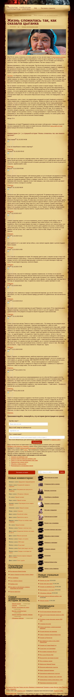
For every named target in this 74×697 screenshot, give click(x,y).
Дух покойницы (14, 577)
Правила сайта (58, 690)
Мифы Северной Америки (47, 670)
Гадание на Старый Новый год (48, 645)
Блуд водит (21, 545)
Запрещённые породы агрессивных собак (51, 679)
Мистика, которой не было (19, 611)
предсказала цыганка (58, 57)
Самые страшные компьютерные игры (50, 634)
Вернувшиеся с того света (47, 590)
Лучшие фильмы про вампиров (48, 631)
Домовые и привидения (36, 687)
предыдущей (24, 448)
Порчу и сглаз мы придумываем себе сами (24, 460)
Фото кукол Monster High (46, 654)
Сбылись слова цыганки (18, 464)
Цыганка (10, 75)
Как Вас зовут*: (14, 421)
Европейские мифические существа (50, 673)
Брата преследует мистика (25, 548)
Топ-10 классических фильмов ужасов (50, 611)
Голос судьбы (21, 560)
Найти (62, 472)
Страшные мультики (45, 624)
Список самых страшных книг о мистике (51, 676)
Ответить (10, 149)
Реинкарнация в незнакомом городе (22, 465)
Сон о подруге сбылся (16, 580)
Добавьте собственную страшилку (18, 446)
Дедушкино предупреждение (27, 482)
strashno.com (21, 690)
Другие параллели (15, 591)
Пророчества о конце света (19, 462)
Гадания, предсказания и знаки (22, 15)
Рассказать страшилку (48, 8)
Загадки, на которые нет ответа (20, 607)
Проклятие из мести (22, 517)
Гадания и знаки (49, 687)
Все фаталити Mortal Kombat (18, 571)
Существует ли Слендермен (48, 648)
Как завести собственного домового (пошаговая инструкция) (20, 587)
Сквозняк (20, 511)
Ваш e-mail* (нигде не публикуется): (20, 427)
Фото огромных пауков (46, 661)
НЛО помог (21, 542)
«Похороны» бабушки (23, 494)
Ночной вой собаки (22, 514)
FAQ (35, 8)
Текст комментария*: (15, 434)
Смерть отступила (23, 539)
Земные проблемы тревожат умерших (22, 614)
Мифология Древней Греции (47, 664)
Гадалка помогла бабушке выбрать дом (23, 458)
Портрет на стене (44, 580)
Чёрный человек (19, 497)
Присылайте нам (11, 693)
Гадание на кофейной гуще (19, 457)
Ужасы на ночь (23, 687)
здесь (26, 450)
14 (18, 27)
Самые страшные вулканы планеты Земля (21, 574)
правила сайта (55, 439)
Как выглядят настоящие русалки (49, 658)
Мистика (16, 687)
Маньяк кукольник (22, 535)
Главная (9, 15)
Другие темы (58, 687)
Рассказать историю (22, 472)
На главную (9, 687)
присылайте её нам (56, 126)
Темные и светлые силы (24, 528)
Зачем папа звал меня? (46, 583)
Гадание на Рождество (46, 637)
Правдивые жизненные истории (48, 683)
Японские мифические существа (49, 667)
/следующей (32, 448)
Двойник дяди (14, 584)
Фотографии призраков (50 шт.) (48, 651)
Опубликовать (37, 442)
